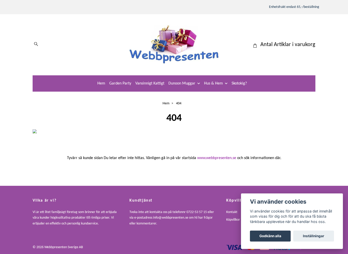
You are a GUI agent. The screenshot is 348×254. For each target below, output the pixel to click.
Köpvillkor (233, 220)
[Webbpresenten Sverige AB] (174, 44)
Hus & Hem (213, 83)
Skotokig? (239, 83)
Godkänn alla (270, 236)
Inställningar (313, 236)
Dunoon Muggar (181, 83)
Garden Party (120, 83)
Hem (101, 83)
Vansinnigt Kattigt (149, 83)
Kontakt (231, 212)
